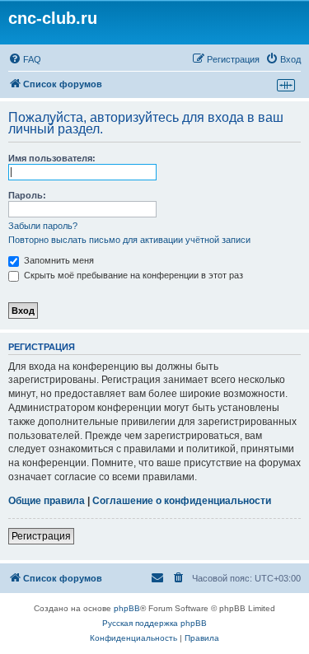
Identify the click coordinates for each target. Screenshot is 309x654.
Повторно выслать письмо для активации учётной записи (129, 240)
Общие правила (46, 501)
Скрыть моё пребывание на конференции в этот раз (132, 275)
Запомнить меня (57, 260)
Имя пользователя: (52, 158)
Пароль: (27, 195)
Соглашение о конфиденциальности (181, 501)
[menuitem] (24, 59)
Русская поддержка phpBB (154, 623)
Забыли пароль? (42, 226)
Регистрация (41, 536)
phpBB (127, 608)
